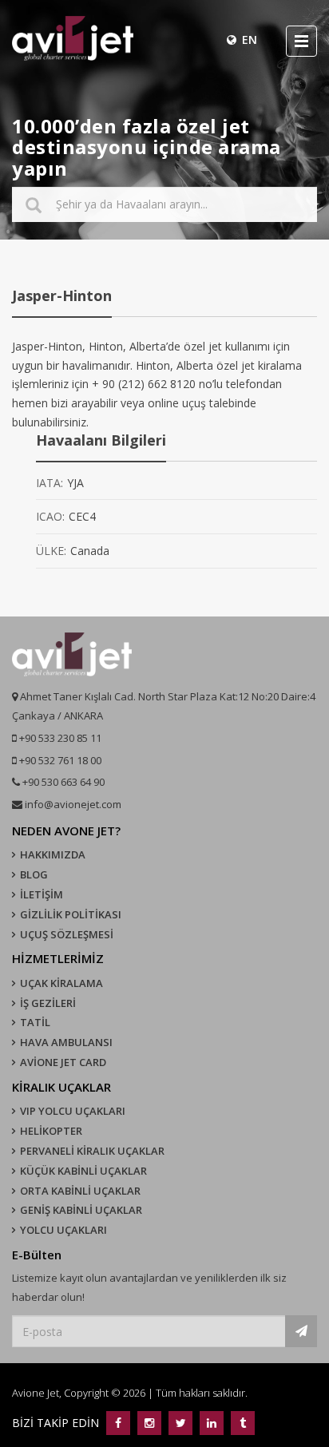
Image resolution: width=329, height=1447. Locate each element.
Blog (34, 874)
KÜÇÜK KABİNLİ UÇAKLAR (83, 1171)
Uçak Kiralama (61, 983)
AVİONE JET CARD (63, 1062)
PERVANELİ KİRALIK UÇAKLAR (92, 1151)
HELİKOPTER (51, 1131)
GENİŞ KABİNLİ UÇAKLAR (81, 1210)
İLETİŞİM (41, 894)
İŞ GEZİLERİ (48, 1003)
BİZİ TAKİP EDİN (57, 1422)
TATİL (35, 1022)
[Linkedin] (211, 1422)
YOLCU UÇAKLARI (63, 1230)
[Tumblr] (241, 1422)
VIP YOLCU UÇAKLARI (72, 1111)
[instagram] (148, 1422)
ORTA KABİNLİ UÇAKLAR (80, 1190)
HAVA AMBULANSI (66, 1042)
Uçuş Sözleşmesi (66, 934)
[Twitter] (180, 1422)
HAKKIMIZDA (52, 854)
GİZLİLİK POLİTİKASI (70, 914)
